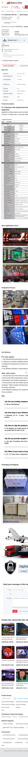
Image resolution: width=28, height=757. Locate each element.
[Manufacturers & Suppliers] (14, 2)
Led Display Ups (19, 742)
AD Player (18, 707)
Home (3, 11)
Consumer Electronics (10, 11)
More (3, 745)
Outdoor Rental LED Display (8, 704)
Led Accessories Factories (9, 735)
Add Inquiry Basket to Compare (10, 60)
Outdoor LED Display (8, 723)
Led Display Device (7, 742)
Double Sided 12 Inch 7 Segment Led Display (13, 727)
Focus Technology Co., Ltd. (19, 750)
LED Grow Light (5, 707)
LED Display (19, 11)
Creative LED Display (21, 704)
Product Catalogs (23, 698)
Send (15, 611)
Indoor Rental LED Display (8, 701)
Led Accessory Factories (9, 738)
